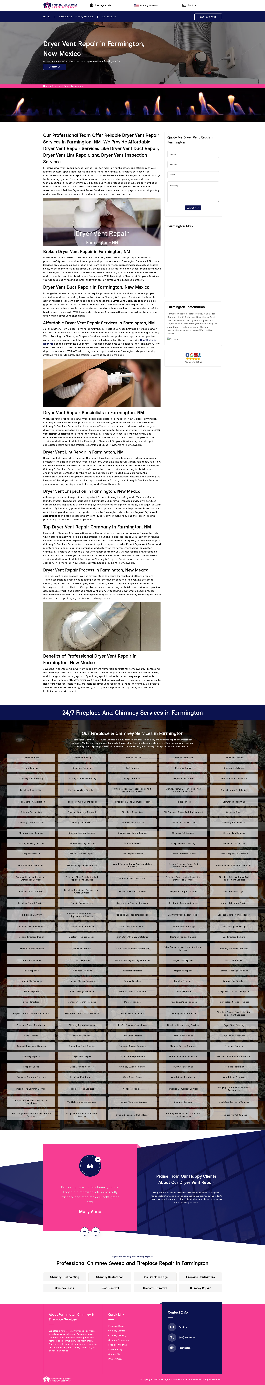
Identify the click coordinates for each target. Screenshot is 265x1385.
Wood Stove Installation (183, 1077)
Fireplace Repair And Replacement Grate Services (81, 891)
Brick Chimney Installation (234, 790)
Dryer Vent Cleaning (234, 1025)
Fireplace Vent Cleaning (183, 843)
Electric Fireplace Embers (183, 937)
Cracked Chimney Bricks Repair (234, 914)
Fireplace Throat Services (31, 903)
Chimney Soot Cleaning (31, 778)
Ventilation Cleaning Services (81, 1102)
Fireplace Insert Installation (31, 1025)
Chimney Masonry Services (82, 843)
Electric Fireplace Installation (82, 865)
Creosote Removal (81, 768)
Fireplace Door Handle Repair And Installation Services (183, 878)
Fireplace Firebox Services (132, 891)
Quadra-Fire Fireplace (233, 981)
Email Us (192, 5)
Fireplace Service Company (132, 1046)
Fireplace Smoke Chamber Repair (132, 801)
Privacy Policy (115, 1359)
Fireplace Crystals (82, 948)
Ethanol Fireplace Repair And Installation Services (183, 865)
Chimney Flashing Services (31, 843)
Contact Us (109, 16)
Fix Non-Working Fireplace (81, 790)
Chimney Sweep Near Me (132, 1066)
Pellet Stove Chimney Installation (132, 937)
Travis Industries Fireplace (183, 1002)
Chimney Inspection (183, 757)
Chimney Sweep (31, 757)
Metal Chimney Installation (31, 801)
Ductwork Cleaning (183, 1066)
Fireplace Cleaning (234, 757)
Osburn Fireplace (132, 981)
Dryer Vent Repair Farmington (67, 86)
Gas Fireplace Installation (31, 865)
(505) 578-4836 (208, 16)
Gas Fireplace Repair (132, 853)
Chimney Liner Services (31, 833)
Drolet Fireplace (31, 1002)
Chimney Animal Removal (183, 1013)
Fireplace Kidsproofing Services (183, 1025)
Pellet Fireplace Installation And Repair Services (183, 948)
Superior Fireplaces (31, 960)
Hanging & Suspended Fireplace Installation (233, 1088)
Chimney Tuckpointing (234, 801)
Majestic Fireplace (183, 970)
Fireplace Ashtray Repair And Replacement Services (234, 878)
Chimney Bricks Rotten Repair (183, 914)
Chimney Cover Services (183, 822)
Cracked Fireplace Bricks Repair (132, 1115)
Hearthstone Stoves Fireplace (233, 1002)
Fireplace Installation (183, 778)
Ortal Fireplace (183, 991)
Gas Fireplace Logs (233, 891)
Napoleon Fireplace (132, 970)
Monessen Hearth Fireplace (82, 1002)
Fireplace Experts (234, 1046)
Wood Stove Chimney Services (31, 1088)
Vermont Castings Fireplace (234, 970)
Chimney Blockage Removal (82, 812)
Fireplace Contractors (234, 843)
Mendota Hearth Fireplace (132, 991)
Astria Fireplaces (233, 960)
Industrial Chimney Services (234, 903)
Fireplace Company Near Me (31, 1077)
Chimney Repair (183, 768)
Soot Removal (132, 768)
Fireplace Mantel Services (234, 1115)
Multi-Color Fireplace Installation (132, 948)
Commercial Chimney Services (132, 903)
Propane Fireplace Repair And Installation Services (31, 878)
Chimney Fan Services (234, 833)
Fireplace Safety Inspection (183, 1056)
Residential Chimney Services (183, 903)
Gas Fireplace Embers (234, 937)
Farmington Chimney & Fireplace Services (180, 1379)
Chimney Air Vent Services (31, 948)
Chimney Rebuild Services (82, 1025)
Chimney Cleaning (82, 757)
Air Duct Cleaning (82, 1035)
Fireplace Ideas (31, 1066)
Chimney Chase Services (132, 822)
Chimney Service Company (183, 1046)
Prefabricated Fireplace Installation (234, 865)
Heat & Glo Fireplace (31, 981)
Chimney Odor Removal (82, 926)
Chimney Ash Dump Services (132, 833)
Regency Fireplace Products (233, 948)
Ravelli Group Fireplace (132, 1013)
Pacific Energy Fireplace (82, 991)
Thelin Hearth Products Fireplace (82, 1013)
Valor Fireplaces (82, 960)
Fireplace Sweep (132, 843)
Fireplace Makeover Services (132, 1102)
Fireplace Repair (132, 778)
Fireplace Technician (234, 1066)
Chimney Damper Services (81, 833)
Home (46, 16)
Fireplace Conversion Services (183, 1088)
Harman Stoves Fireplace (82, 981)
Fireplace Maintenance (81, 1077)
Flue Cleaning (31, 768)
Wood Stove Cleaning (234, 1077)
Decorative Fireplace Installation (233, 1056)
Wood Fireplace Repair (81, 853)
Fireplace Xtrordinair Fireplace (233, 991)
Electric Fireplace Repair (183, 853)
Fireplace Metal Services (31, 891)
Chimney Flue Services (233, 822)
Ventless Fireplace (132, 1088)
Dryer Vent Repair (82, 1056)
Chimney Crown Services (31, 822)
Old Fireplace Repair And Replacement (183, 812)
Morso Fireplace (132, 1002)
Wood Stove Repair (132, 1077)
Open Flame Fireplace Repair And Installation (31, 1101)
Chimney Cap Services (82, 822)
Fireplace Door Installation (132, 878)
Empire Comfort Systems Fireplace (31, 1013)
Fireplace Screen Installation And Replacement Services (234, 1013)
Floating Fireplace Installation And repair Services (183, 1114)
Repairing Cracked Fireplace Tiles (132, 914)
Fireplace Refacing (183, 801)
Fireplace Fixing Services (81, 1088)
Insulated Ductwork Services (234, 1102)
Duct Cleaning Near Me (82, 1066)
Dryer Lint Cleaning (132, 1035)
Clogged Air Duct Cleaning (82, 1046)
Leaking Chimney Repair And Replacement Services (81, 914)
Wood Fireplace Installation (234, 853)
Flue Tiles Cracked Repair (132, 926)
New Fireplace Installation (233, 778)
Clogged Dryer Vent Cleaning (31, 1046)
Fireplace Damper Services (183, 891)
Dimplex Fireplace (183, 981)
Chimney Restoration (31, 812)
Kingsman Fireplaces (183, 960)
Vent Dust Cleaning (183, 1035)
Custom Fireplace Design (82, 937)
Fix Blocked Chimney (31, 914)
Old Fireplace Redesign (183, 926)
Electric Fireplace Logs (81, 903)
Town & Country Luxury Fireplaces (132, 960)
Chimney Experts (31, 1056)
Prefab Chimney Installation (132, 1025)
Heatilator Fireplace (82, 970)
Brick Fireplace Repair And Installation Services (31, 1114)
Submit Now (193, 208)
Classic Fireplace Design (234, 926)
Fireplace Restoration (31, 790)
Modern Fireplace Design (31, 937)
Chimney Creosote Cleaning (82, 778)
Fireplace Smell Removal (31, 926)
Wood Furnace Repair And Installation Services (132, 865)
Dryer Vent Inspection (233, 1035)
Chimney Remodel (183, 1102)
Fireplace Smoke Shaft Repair (82, 801)
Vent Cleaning (31, 1035)
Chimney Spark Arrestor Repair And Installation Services (132, 790)
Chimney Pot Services (183, 833)
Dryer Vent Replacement (132, 1056)
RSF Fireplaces (31, 970)
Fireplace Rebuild (31, 853)
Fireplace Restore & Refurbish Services (81, 1114)
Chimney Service (132, 757)
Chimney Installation (233, 768)
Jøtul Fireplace (31, 991)
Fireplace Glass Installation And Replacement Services (82, 878)
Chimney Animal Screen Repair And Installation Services (183, 790)
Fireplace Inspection (132, 812)
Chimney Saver (233, 812)
